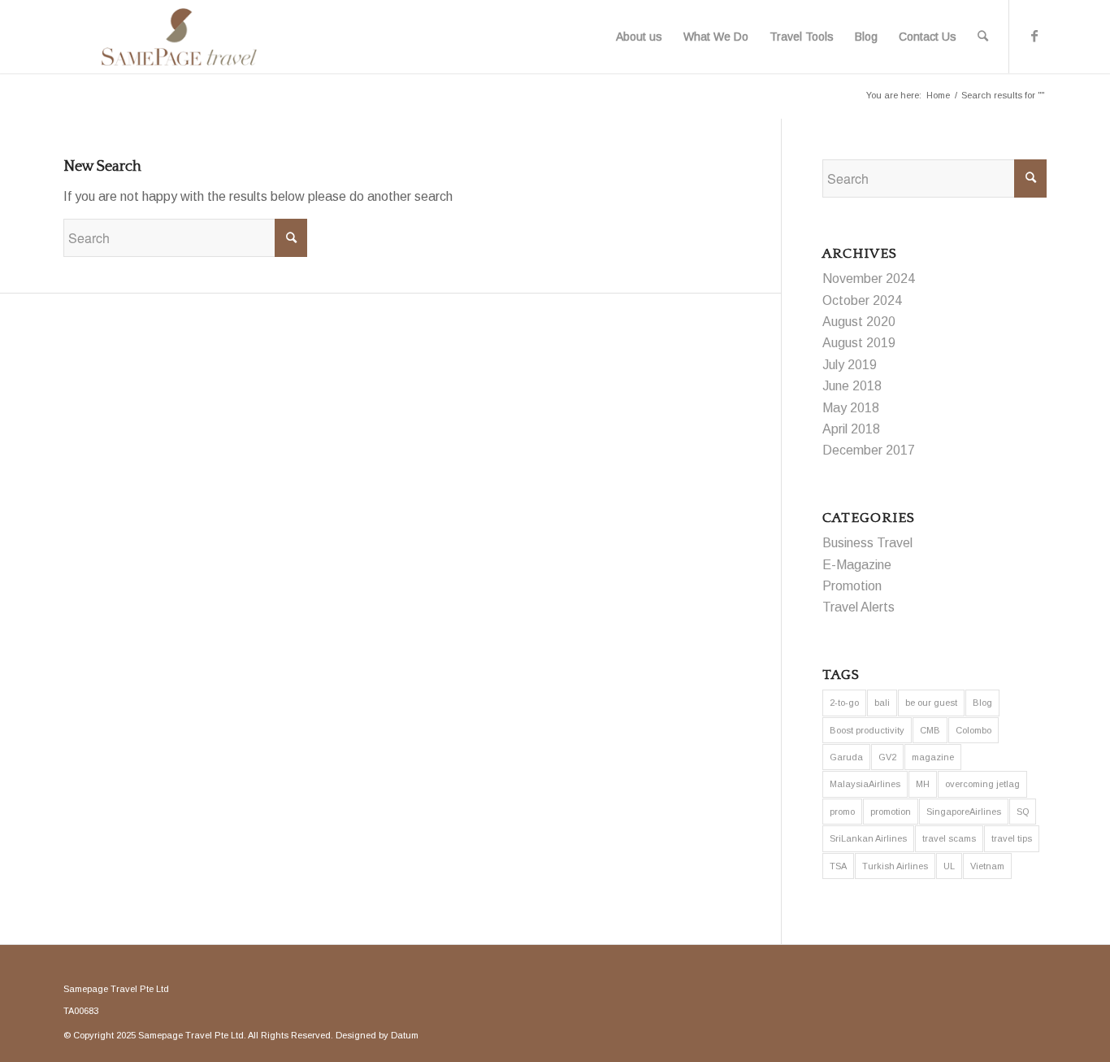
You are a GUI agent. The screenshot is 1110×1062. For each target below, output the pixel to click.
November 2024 (868, 278)
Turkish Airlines (895, 866)
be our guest (931, 702)
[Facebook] (1034, 36)
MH (923, 784)
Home (938, 95)
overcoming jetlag (982, 784)
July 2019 (849, 365)
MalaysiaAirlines (865, 784)
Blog (982, 702)
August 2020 (858, 322)
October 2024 (862, 300)
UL (949, 866)
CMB (930, 730)
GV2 (887, 757)
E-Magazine (856, 565)
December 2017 (868, 450)
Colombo (973, 730)
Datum (404, 1035)
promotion (890, 811)
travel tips (1011, 838)
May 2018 (850, 408)
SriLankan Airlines (868, 838)
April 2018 (851, 429)
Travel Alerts (858, 607)
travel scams (949, 838)
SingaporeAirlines (963, 811)
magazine (933, 757)
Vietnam (987, 866)
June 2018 (852, 386)
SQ (1023, 811)
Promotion (852, 586)
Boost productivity (867, 730)
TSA (838, 866)
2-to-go (844, 702)
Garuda (846, 757)
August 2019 (858, 343)
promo (842, 811)
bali (882, 702)
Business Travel (867, 543)
